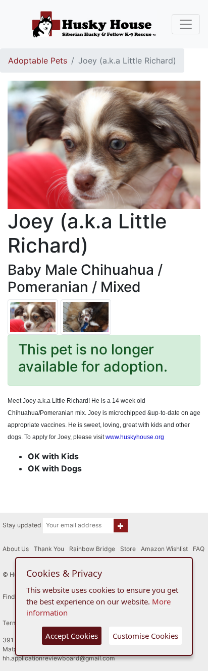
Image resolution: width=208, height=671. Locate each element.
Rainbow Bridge (92, 549)
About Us (16, 549)
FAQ (198, 549)
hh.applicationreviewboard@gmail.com (59, 658)
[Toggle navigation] (186, 24)
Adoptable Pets (37, 60)
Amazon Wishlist (164, 549)
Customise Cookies (145, 636)
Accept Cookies (71, 636)
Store (128, 549)
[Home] (94, 24)
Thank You (49, 549)
